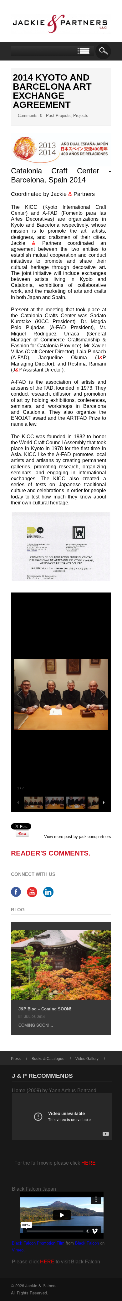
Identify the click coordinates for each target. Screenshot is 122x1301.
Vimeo (17, 1250)
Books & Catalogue (48, 1058)
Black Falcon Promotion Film (38, 1243)
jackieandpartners (95, 836)
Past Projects (58, 115)
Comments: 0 (30, 115)
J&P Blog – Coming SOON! (44, 1009)
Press (16, 1058)
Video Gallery (87, 1058)
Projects (80, 115)
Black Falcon (87, 1243)
